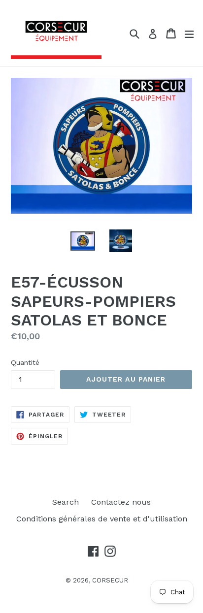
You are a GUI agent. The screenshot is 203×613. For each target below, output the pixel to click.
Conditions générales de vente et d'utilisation (101, 518)
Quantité (25, 362)
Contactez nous (121, 502)
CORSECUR (110, 580)
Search (65, 502)
